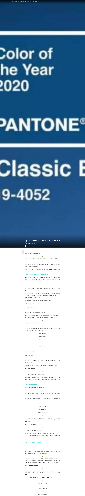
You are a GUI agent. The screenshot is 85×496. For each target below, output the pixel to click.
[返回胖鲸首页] (14, 1)
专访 (21, 1)
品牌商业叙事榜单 (35, 1)
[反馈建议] (84, 493)
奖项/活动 (29, 1)
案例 (23, 1)
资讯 (18, 1)
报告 (25, 1)
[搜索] (70, 1)
